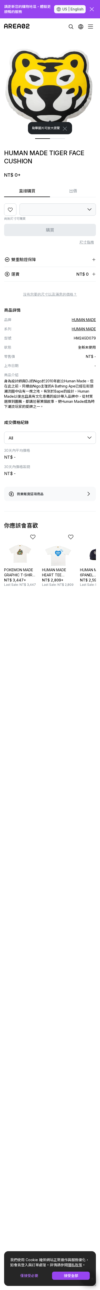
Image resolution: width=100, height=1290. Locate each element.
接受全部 (71, 1275)
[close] (92, 9)
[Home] (16, 26)
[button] (80, 26)
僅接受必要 (29, 1275)
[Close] (65, 129)
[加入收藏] (10, 209)
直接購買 (27, 190)
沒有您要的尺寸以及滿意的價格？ (50, 294)
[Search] (71, 26)
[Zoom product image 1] (50, 84)
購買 (50, 230)
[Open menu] (90, 26)
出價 (73, 190)
